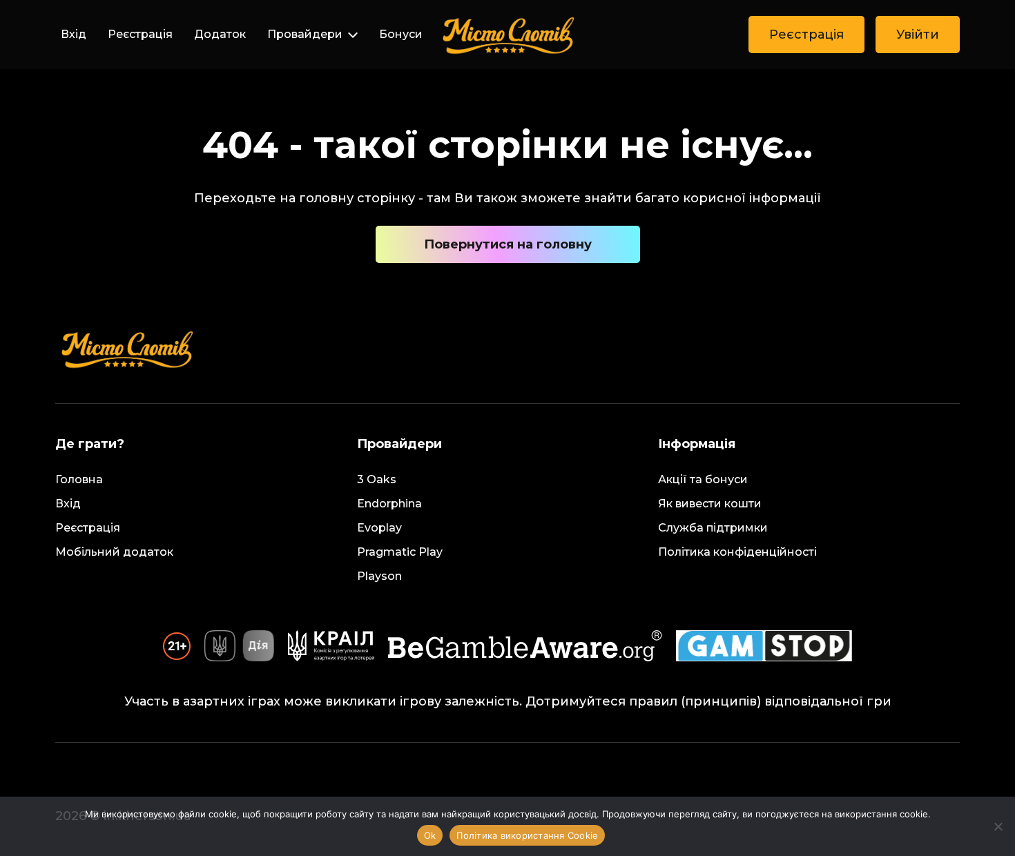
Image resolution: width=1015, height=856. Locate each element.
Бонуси (401, 34)
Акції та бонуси (703, 479)
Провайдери (304, 34)
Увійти (917, 34)
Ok (430, 835)
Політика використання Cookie (527, 835)
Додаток (220, 34)
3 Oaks (376, 479)
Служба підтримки (713, 527)
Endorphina (389, 503)
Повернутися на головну (508, 244)
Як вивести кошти (710, 503)
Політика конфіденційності (737, 551)
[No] (998, 826)
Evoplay (379, 527)
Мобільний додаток (114, 551)
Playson (379, 576)
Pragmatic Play (400, 551)
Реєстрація (140, 34)
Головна (79, 479)
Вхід (73, 34)
